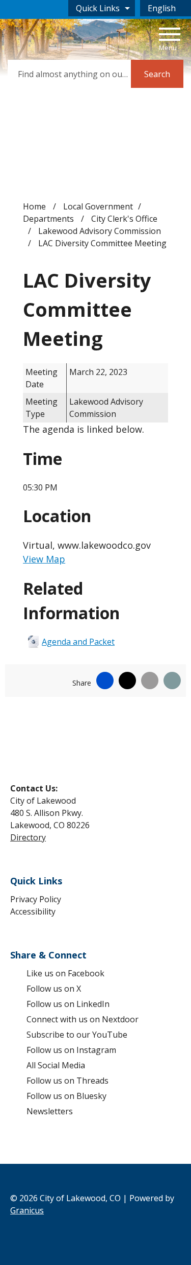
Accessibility (33, 911)
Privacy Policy (35, 899)
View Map (44, 559)
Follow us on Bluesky (66, 1096)
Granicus (27, 1210)
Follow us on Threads (67, 1080)
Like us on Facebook (65, 973)
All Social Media (55, 1065)
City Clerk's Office (124, 218)
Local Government (98, 206)
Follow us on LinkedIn (68, 1004)
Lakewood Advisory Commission (99, 231)
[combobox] (165, 8)
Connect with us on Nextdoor (82, 1019)
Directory (28, 837)
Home (34, 206)
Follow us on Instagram (71, 1050)
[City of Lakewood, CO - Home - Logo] (48, 38)
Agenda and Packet (78, 641)
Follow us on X (53, 988)
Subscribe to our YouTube (76, 1034)
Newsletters (49, 1111)
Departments (49, 218)
